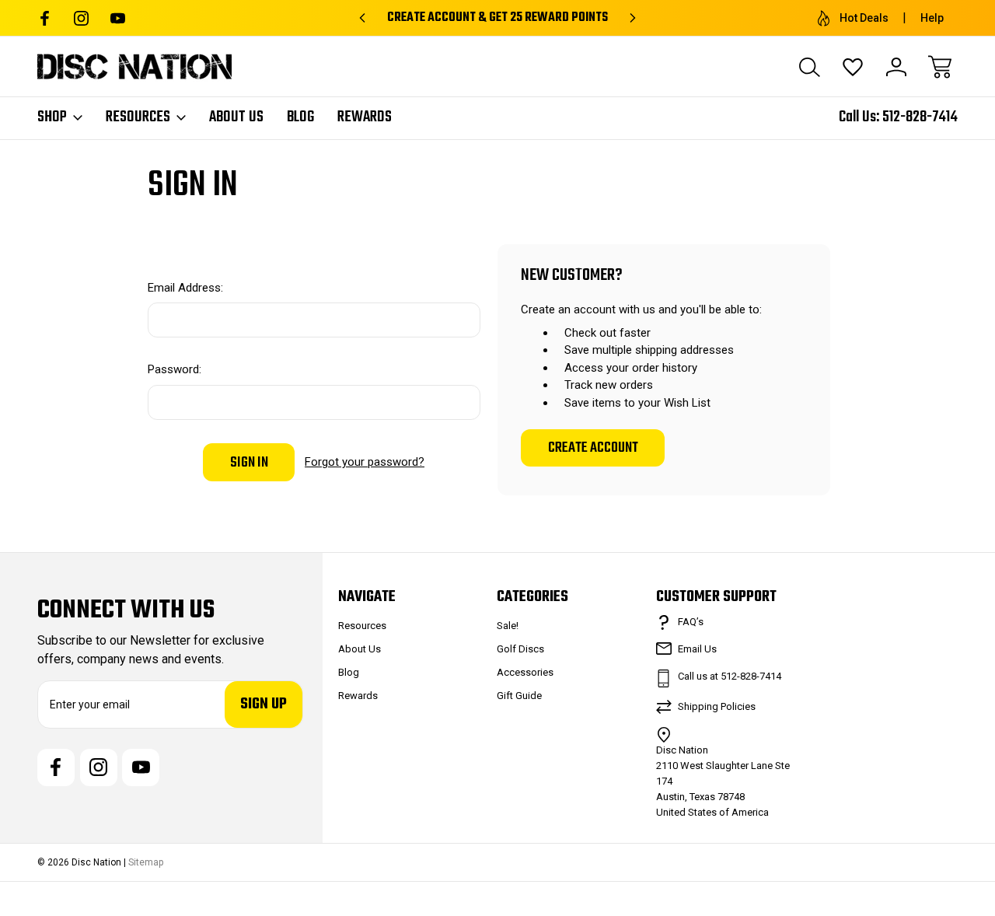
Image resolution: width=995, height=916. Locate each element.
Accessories (525, 672)
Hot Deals (864, 18)
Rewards (364, 117)
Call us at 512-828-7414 (729, 676)
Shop (52, 117)
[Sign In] (896, 67)
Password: (174, 369)
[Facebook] (44, 18)
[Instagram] (81, 18)
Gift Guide (519, 695)
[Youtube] (117, 18)
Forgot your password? (364, 462)
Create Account (593, 448)
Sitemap (145, 862)
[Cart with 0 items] (940, 67)
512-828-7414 (920, 117)
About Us (236, 117)
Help (932, 18)
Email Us (697, 649)
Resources (138, 117)
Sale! (507, 625)
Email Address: (185, 288)
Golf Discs (520, 649)
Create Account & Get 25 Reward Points (497, 18)
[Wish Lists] (853, 67)
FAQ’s (690, 622)
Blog (300, 117)
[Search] (809, 67)
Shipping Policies (717, 706)
